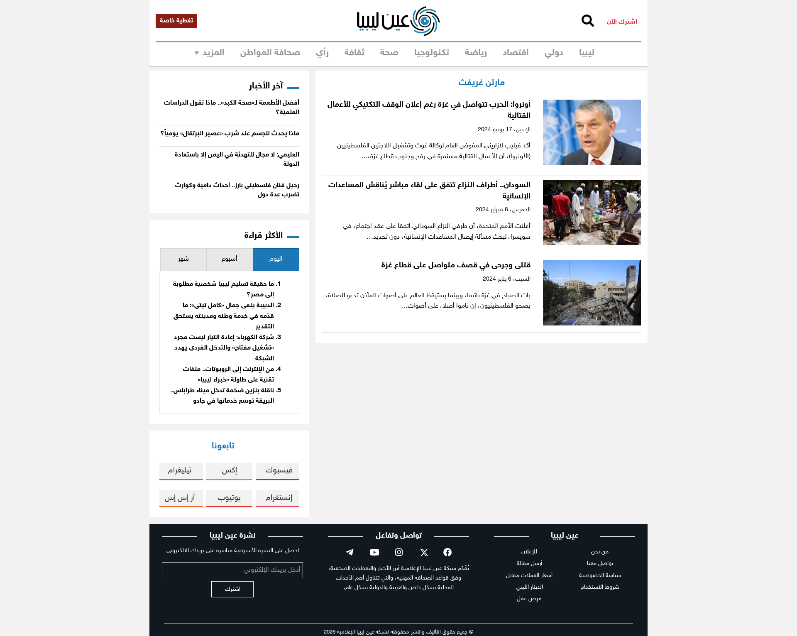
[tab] (276, 259)
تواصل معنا (600, 563)
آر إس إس (180, 498)
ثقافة (354, 53)
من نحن (600, 551)
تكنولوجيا (431, 53)
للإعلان (529, 551)
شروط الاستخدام (600, 587)
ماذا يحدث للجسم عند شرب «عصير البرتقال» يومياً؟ (229, 134)
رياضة (476, 53)
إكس (229, 470)
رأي (322, 53)
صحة (389, 53)
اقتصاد (516, 53)
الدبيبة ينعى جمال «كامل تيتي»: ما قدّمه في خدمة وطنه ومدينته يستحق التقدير (224, 316)
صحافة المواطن (270, 53)
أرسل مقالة (529, 563)
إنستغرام (279, 498)
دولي (554, 53)
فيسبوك (279, 470)
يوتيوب (229, 498)
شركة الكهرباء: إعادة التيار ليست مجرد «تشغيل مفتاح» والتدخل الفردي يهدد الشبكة (224, 348)
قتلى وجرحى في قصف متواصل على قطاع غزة (456, 265)
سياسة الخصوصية (600, 575)
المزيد (214, 53)
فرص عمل (529, 598)
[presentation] (276, 259)
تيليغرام (179, 470)
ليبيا (586, 53)
